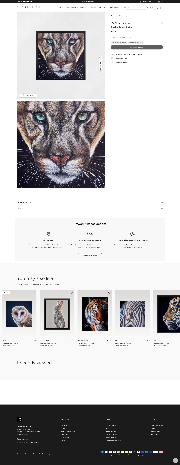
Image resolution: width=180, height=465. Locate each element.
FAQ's (107, 428)
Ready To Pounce (83, 340)
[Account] (156, 8)
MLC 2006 (64, 440)
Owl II (4, 340)
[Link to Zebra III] (132, 314)
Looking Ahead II (45, 340)
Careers (63, 428)
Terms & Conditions (111, 434)
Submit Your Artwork (157, 425)
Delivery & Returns (111, 425)
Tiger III (155, 340)
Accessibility (154, 434)
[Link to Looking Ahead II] (57, 314)
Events (94, 8)
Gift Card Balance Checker (113, 440)
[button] (100, 57)
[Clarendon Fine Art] (32, 420)
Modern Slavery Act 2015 (68, 431)
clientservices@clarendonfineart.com (29, 442)
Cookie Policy (65, 434)
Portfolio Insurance (111, 437)
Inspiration (114, 8)
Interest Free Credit (111, 431)
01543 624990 (23, 439)
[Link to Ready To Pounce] (95, 314)
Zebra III (118, 340)
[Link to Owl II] (19, 314)
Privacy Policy (65, 437)
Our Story (64, 425)
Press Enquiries (155, 431)
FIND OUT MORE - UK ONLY (90, 255)
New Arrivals (72, 8)
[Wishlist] (151, 8)
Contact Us (154, 428)
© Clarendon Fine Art (23, 454)
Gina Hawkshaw (118, 27)
